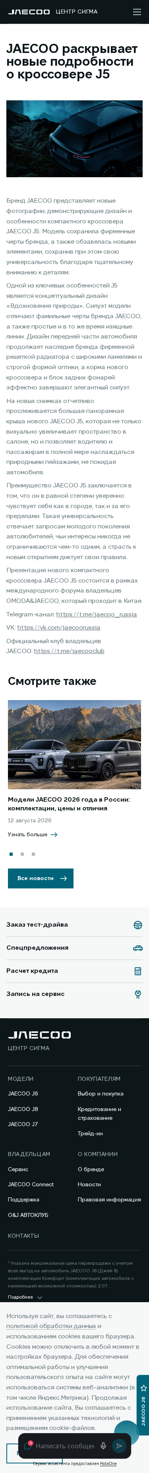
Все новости (35, 878)
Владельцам (29, 1154)
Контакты (23, 1236)
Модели (21, 1079)
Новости (89, 1184)
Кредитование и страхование (99, 1114)
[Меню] (137, 12)
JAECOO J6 (23, 1094)
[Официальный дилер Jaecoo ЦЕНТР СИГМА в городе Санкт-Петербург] (29, 12)
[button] (11, 854)
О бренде (91, 1169)
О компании (98, 1154)
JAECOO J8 (23, 1109)
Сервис (18, 1169)
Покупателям (99, 1079)
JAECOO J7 (23, 1124)
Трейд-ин (90, 1134)
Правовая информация (109, 1200)
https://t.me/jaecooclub (69, 651)
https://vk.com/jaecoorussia (59, 628)
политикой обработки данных (51, 1326)
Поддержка (23, 1200)
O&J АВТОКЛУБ (28, 1215)
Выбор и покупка (101, 1094)
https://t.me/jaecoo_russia (96, 615)
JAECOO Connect (31, 1184)
